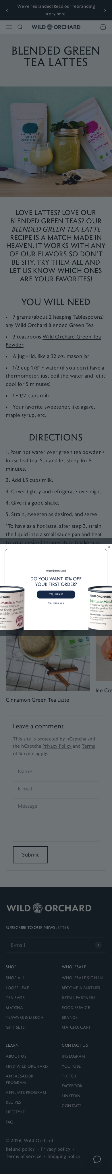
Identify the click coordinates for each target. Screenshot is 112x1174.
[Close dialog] (109, 546)
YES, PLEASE (56, 594)
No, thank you (56, 603)
